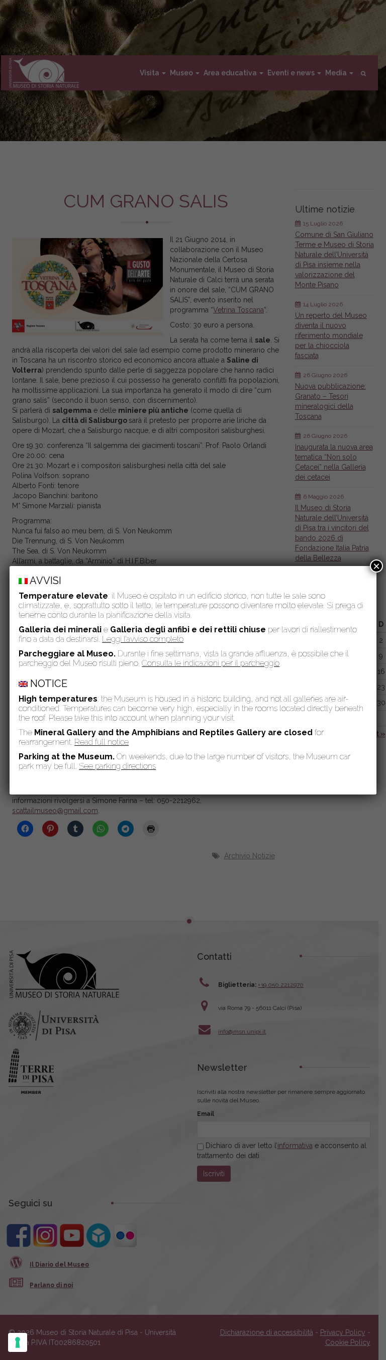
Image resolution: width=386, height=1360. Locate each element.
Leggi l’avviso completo (142, 639)
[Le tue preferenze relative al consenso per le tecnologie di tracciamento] (17, 1342)
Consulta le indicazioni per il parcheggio (210, 663)
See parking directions (117, 766)
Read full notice (101, 742)
